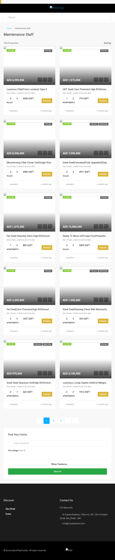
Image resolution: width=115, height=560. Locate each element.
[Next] (68, 421)
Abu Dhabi (10, 509)
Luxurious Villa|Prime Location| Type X (27, 89)
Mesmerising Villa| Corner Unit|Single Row (29, 162)
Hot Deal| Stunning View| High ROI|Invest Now (31, 236)
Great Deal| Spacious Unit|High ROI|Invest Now (31, 382)
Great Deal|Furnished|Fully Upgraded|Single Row (88, 162)
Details (47, 100)
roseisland (14, 111)
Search (57, 471)
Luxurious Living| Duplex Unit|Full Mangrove (86, 382)
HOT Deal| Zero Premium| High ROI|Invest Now (87, 89)
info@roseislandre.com (73, 523)
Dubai (8, 514)
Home (9, 28)
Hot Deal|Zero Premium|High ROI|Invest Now (30, 309)
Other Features (58, 464)
